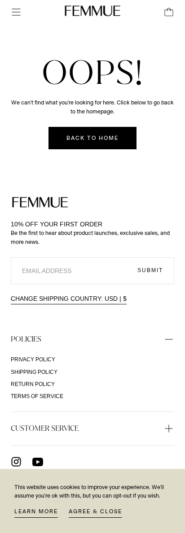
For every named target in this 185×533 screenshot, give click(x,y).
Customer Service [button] (45, 428)
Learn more (36, 511)
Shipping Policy (34, 372)
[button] (16, 12)
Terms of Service (37, 396)
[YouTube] (38, 462)
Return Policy (33, 384)
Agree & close (95, 511)
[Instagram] (16, 462)
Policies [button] (26, 339)
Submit (150, 270)
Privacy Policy (33, 359)
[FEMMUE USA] (40, 202)
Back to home (92, 138)
